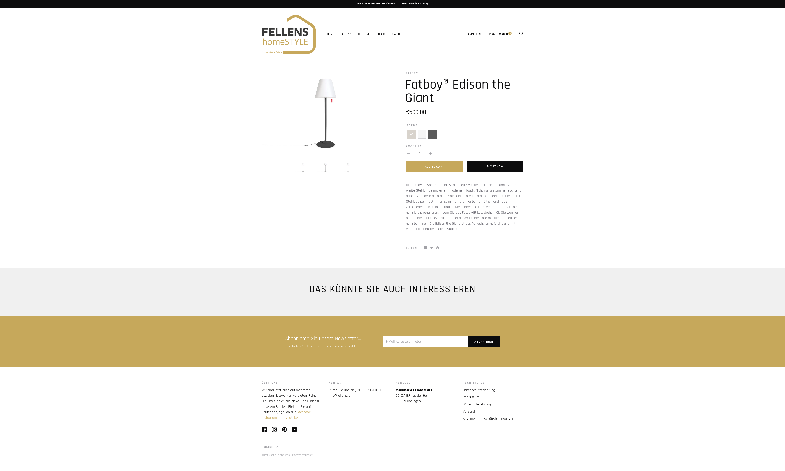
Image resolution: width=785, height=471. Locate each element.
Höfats (381, 34)
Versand (469, 411)
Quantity (414, 146)
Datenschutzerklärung (479, 390)
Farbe (412, 125)
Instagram (269, 417)
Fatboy (412, 73)
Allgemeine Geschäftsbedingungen (488, 418)
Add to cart (434, 167)
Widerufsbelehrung (477, 404)
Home (330, 34)
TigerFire (364, 34)
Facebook (304, 412)
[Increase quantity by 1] (430, 153)
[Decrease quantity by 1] (409, 153)
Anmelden (474, 34)
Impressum (471, 397)
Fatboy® (346, 34)
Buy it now (495, 166)
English (268, 447)
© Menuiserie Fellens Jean (276, 455)
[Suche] (521, 34)
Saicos (396, 34)
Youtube (292, 417)
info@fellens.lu (339, 395)
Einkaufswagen (499, 34)
